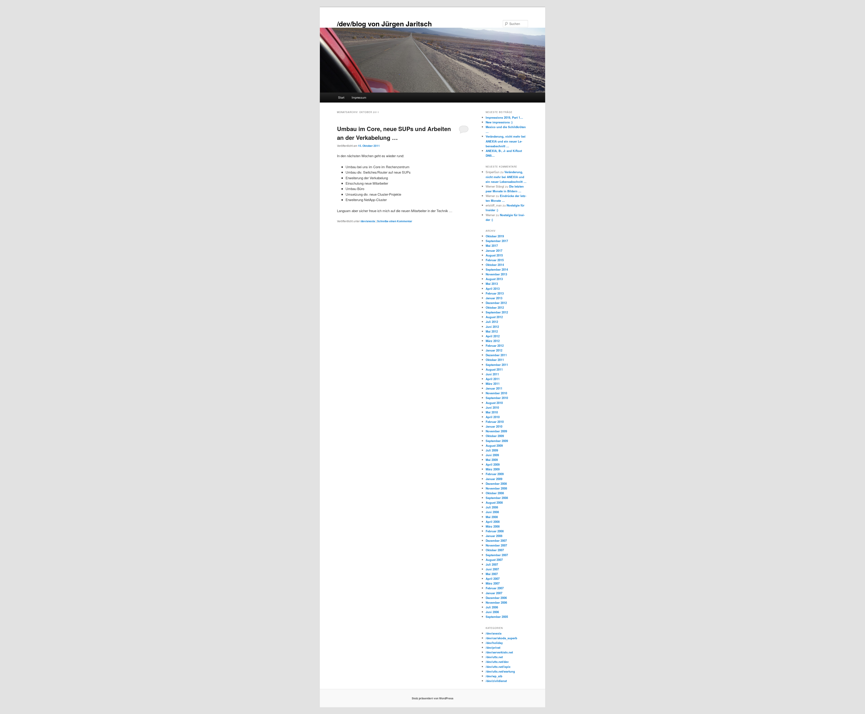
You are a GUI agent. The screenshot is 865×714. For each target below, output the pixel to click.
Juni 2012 (492, 326)
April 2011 (493, 379)
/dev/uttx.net (494, 657)
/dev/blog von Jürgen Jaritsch (384, 23)
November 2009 (496, 431)
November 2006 (496, 602)
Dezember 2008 (496, 483)
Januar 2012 (494, 350)
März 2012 (493, 341)
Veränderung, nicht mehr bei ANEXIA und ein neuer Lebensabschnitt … (506, 141)
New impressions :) (499, 122)
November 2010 (496, 393)
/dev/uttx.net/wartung (500, 671)
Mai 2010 (492, 412)
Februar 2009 (495, 474)
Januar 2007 (494, 593)
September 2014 (497, 269)
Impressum (359, 97)
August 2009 (494, 445)
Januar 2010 (494, 426)
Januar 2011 (494, 388)
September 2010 (497, 398)
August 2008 (494, 502)
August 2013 (494, 279)
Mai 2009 (492, 460)
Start (341, 97)
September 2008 (497, 498)
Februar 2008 (495, 531)
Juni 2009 (492, 455)
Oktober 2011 (495, 360)
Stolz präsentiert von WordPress (432, 698)
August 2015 (494, 255)
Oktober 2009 (495, 436)
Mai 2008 (492, 517)
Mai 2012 (492, 331)
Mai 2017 (492, 245)
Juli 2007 (492, 564)
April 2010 (493, 417)
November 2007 (496, 545)
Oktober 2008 (495, 493)
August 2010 (494, 403)
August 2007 (494, 560)
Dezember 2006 (496, 598)
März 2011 (493, 383)
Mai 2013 (492, 283)
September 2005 (497, 616)
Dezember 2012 (496, 303)
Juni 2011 (492, 374)
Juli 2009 (492, 450)
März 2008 (493, 526)
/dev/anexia (367, 221)
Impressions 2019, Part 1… (504, 117)
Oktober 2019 (495, 236)
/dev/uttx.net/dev (497, 662)
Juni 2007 (492, 569)
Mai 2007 (492, 574)
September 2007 (497, 555)
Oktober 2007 (495, 550)
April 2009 (493, 464)
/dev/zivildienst (496, 681)
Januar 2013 (494, 298)
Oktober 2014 (495, 265)
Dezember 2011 (496, 355)
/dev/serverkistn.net (499, 652)
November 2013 (496, 274)
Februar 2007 (495, 588)
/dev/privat (493, 647)
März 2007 (493, 583)
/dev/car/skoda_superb (501, 638)
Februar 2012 (495, 345)
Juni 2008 (492, 512)
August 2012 (494, 317)
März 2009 (493, 469)
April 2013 (493, 288)
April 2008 (493, 521)
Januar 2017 (494, 250)
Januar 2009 (494, 479)
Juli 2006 (492, 607)
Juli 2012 (492, 322)
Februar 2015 (495, 260)
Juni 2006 (492, 612)
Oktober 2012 (495, 307)
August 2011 (494, 369)
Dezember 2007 (496, 540)
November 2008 (496, 488)
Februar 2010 (495, 421)
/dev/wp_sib (494, 676)
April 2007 (493, 578)
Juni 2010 (492, 407)
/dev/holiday (494, 643)
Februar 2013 (495, 293)
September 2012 (497, 312)
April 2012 (493, 336)
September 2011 (497, 365)
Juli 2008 (492, 507)
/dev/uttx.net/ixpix (498, 666)
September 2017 (497, 241)
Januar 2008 (494, 536)
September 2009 (497, 441)
